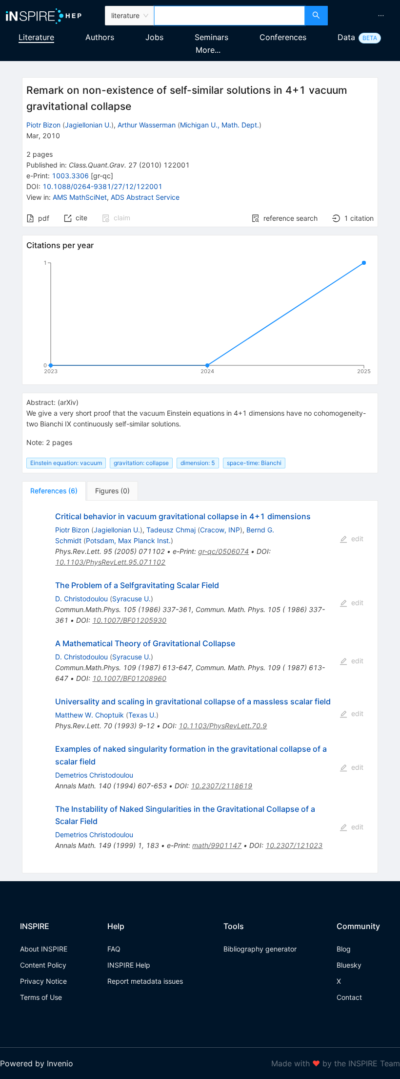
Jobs (154, 37)
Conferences (283, 37)
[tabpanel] (200, 687)
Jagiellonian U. (88, 125)
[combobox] (229, 15)
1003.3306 (70, 175)
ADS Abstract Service (145, 197)
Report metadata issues (145, 981)
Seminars (211, 37)
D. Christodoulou (81, 598)
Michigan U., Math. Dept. (219, 125)
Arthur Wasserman (147, 125)
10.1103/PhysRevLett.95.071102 (110, 562)
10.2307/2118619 (221, 786)
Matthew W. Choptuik (89, 715)
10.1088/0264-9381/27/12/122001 (102, 186)
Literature (36, 37)
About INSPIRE (43, 949)
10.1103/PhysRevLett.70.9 (223, 725)
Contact (349, 997)
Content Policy (43, 965)
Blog (344, 949)
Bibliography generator (260, 949)
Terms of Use (41, 997)
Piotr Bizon (43, 125)
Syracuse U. (131, 598)
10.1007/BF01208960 (129, 678)
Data (346, 37)
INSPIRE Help (128, 965)
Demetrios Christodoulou (94, 775)
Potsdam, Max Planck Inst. (128, 540)
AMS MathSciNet (80, 197)
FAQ (113, 949)
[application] (200, 319)
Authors (99, 37)
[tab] (54, 491)
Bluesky (349, 965)
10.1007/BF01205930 (129, 620)
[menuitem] (381, 15)
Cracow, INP (220, 530)
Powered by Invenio (36, 1063)
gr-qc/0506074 (223, 551)
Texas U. (142, 715)
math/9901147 (216, 845)
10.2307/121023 (293, 845)
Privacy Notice (43, 981)
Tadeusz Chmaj (171, 530)
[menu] (365, 15)
